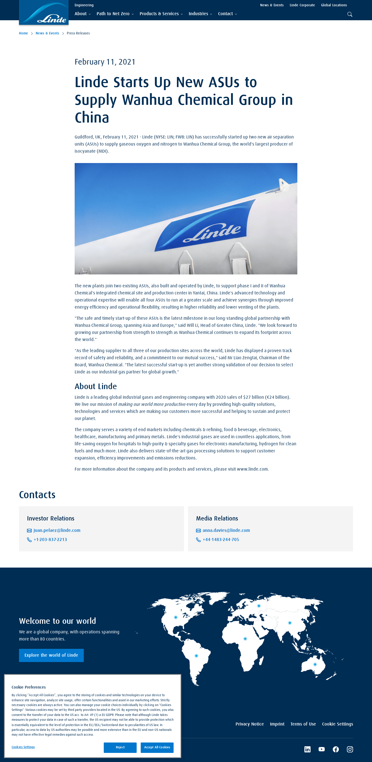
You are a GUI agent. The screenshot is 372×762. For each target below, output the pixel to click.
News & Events (47, 33)
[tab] (83, 14)
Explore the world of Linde (51, 655)
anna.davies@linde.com (226, 530)
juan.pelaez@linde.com (57, 530)
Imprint (277, 724)
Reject (120, 747)
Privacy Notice (250, 724)
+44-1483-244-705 (221, 539)
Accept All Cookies (157, 747)
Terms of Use (303, 724)
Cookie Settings (337, 724)
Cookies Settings (23, 747)
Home (23, 33)
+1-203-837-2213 (50, 539)
